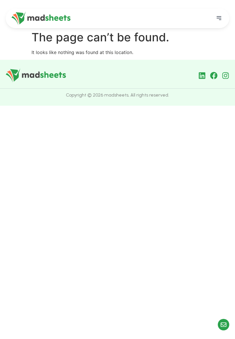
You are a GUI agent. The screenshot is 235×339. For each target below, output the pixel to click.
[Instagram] (225, 75)
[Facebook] (214, 75)
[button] (219, 18)
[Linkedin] (202, 75)
